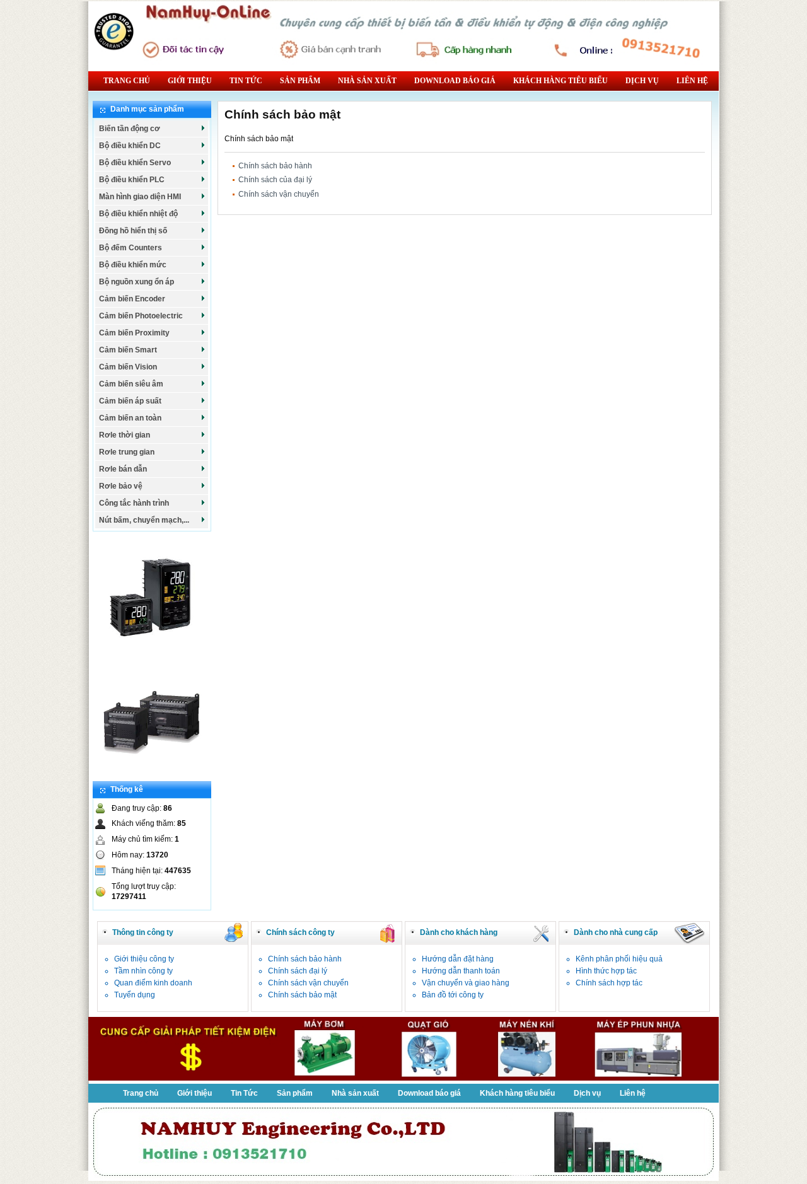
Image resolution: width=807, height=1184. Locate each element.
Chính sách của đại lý (275, 179)
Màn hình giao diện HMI (140, 196)
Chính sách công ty (300, 932)
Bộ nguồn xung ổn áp (136, 281)
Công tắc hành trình (134, 503)
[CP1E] (152, 775)
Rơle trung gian (126, 452)
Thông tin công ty (142, 932)
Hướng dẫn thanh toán (461, 970)
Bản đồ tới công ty (453, 994)
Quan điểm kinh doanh (153, 982)
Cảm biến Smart (128, 349)
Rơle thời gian (124, 435)
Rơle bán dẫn (123, 469)
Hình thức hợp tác (606, 970)
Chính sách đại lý (297, 970)
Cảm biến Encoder (132, 298)
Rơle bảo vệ (120, 486)
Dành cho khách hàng (458, 932)
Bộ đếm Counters (130, 247)
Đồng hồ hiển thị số (133, 230)
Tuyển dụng (134, 994)
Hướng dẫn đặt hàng (458, 959)
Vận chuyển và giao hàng (465, 982)
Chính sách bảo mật (302, 994)
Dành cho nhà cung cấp (616, 932)
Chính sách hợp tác (609, 982)
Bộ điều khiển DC (130, 145)
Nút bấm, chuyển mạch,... (144, 520)
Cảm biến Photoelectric (141, 315)
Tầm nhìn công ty (143, 970)
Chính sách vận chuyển (278, 194)
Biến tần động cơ (129, 128)
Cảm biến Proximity (134, 332)
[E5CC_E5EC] (152, 653)
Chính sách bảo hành (275, 165)
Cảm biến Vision (128, 367)
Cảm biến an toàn (130, 418)
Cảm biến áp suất (130, 401)
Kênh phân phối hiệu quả (619, 959)
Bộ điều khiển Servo (135, 162)
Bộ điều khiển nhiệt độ (138, 213)
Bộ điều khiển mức (132, 264)
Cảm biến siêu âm (131, 384)
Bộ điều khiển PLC (132, 179)
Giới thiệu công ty (144, 959)
